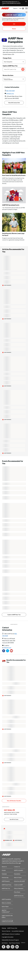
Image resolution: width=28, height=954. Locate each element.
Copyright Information (7, 937)
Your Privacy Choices (14, 943)
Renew (14, 28)
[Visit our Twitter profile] (7, 650)
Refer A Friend (17, 877)
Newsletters (17, 874)
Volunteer (4, 874)
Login (20, 8)
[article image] (14, 173)
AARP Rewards (6, 881)
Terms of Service (6, 931)
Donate (4, 870)
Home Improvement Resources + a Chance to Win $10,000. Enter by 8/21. (11, 2)
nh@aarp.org (10, 93)
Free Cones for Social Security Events (14, 175)
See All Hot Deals (14, 819)
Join (14, 24)
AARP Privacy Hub (12, 928)
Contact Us (17, 866)
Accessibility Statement (18, 931)
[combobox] (14, 69)
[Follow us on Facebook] (3, 650)
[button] (26, 8)
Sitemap (4, 928)
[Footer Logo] (14, 854)
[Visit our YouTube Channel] (11, 650)
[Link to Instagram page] (12, 947)
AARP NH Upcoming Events (10, 205)
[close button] (26, 12)
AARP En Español (18, 870)
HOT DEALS (8, 810)
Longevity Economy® (7, 921)
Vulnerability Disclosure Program (10, 940)
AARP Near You (6, 888)
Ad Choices (5, 943)
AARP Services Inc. (19, 895)
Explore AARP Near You (10, 66)
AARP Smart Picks (6, 884)
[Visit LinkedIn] (17, 947)
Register (15, 8)
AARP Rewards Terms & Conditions (11, 934)
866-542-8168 (10, 90)
